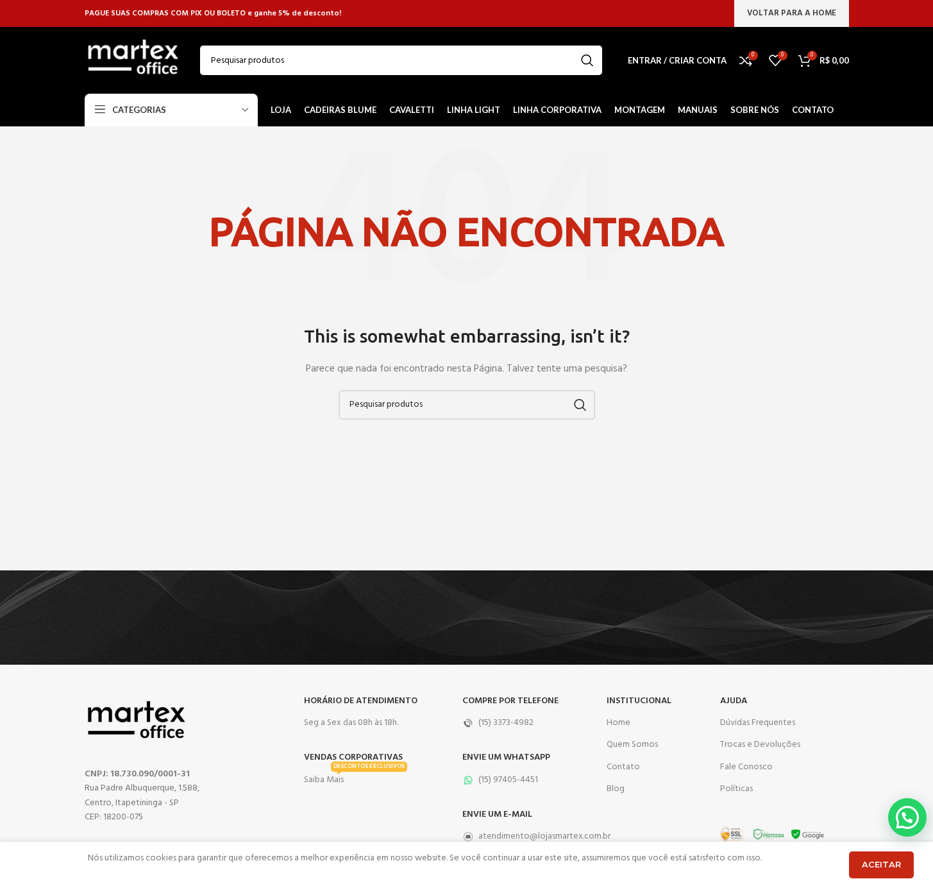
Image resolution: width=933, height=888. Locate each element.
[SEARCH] (587, 60)
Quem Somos (632, 744)
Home (618, 722)
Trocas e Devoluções (760, 744)
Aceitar (881, 864)
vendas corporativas (353, 757)
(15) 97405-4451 (508, 780)
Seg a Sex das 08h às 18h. (351, 722)
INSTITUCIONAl (639, 701)
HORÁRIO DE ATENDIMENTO (360, 701)
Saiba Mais (354, 778)
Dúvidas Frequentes (757, 722)
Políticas (736, 788)
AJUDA (733, 701)
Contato (623, 767)
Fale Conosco (746, 767)
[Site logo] (133, 60)
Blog (616, 788)
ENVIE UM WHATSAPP (506, 757)
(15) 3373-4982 (506, 722)
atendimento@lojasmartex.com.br (528, 836)
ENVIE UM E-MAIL (497, 814)
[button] (907, 817)
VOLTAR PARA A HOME (791, 13)
